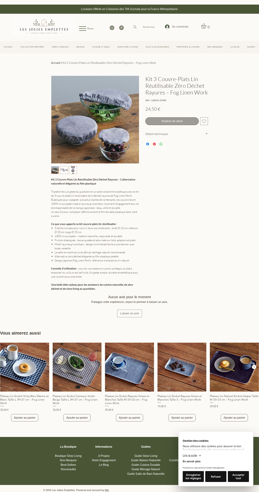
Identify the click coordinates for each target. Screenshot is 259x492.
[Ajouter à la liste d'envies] (204, 121)
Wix (107, 490)
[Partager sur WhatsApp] (161, 144)
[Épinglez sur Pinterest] (154, 144)
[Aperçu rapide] (24, 367)
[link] (206, 25)
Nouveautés (68, 469)
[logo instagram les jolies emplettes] (112, 28)
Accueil (55, 62)
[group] (129, 381)
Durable (145, 464)
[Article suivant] (254, 367)
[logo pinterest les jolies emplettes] (121, 28)
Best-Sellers (68, 464)
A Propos (104, 455)
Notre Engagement (104, 460)
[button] (251, 47)
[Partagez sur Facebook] (148, 144)
